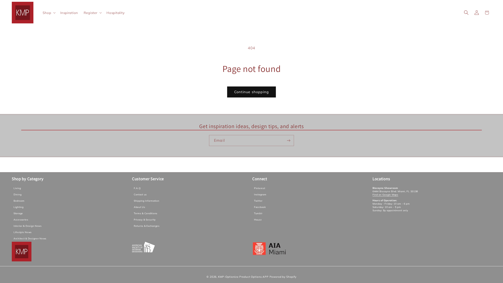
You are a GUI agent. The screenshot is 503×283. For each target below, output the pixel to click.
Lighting (19, 207)
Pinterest (259, 188)
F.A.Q (137, 188)
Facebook (260, 207)
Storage (18, 213)
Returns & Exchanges (147, 225)
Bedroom (19, 200)
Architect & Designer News (30, 238)
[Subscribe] (288, 140)
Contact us (140, 194)
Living (17, 188)
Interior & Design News (28, 225)
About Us (139, 207)
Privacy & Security (145, 219)
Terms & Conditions (145, 213)
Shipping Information (146, 200)
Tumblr (258, 213)
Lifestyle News (23, 232)
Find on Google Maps (385, 194)
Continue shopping (251, 92)
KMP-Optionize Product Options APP (243, 276)
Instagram (260, 194)
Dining (17, 194)
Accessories (21, 219)
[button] (49, 12)
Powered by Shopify (283, 276)
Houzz (258, 219)
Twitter (258, 200)
